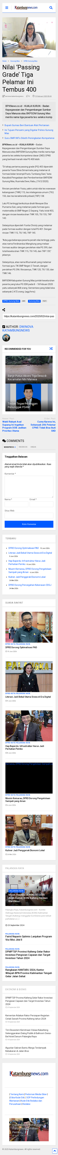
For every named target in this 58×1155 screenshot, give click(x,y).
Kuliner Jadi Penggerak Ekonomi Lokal (27, 577)
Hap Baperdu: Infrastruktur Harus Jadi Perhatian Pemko (28, 1128)
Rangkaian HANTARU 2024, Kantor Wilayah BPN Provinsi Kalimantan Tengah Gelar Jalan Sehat (28, 973)
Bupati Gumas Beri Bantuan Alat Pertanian (27, 125)
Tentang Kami (17, 1094)
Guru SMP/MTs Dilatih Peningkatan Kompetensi (29, 138)
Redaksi (26, 1104)
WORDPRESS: (10, 447)
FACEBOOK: (23, 447)
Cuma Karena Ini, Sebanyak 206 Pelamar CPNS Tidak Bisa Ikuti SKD (43, 426)
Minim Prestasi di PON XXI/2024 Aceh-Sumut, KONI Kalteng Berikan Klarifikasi (28, 898)
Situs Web (9, 510)
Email (33, 499)
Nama (8, 499)
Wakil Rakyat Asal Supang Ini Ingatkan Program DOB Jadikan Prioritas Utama (14, 426)
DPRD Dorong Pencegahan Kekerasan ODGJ (30, 585)
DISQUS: (33, 447)
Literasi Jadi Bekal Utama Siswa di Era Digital (30, 553)
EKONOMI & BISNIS (15, 989)
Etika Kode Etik (17, 1097)
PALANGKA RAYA (14, 868)
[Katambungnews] (24, 10)
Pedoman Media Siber (36, 1094)
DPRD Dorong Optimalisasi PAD (24, 548)
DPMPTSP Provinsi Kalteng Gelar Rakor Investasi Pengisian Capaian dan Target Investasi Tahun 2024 (27, 955)
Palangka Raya (16, 891)
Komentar (10, 474)
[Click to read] (29, 370)
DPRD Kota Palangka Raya (17, 644)
